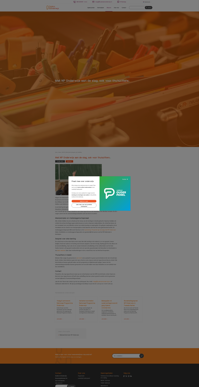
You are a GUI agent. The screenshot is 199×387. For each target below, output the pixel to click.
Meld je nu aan (84, 201)
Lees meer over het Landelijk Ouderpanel (84, 205)
